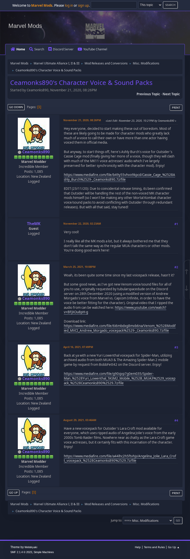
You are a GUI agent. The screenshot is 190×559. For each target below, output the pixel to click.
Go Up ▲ (174, 547)
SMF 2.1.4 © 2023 (21, 552)
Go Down (16, 107)
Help (138, 547)
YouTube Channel (95, 49)
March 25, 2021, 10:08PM (79, 267)
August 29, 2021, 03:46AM (79, 420)
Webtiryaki (30, 547)
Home (20, 49)
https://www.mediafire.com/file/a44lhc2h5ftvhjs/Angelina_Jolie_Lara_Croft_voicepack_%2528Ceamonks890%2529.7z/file (120, 458)
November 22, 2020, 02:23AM (82, 223)
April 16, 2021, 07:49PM (78, 347)
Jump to (116, 520)
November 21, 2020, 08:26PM (82, 120)
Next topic (171, 94)
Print (176, 107)
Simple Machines (44, 552)
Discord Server (63, 49)
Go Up (13, 492)
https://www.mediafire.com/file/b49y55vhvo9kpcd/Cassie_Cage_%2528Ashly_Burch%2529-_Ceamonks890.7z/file (119, 177)
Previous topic (148, 94)
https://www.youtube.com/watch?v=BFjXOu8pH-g (115, 309)
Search (39, 49)
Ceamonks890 (36, 151)
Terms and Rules (154, 547)
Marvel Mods (25, 25)
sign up (83, 5)
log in (69, 5)
